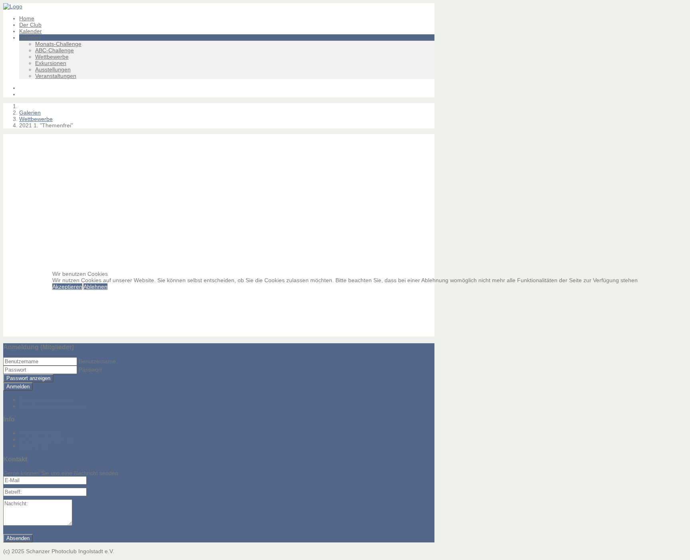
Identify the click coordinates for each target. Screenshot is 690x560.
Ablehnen (95, 286)
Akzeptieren (67, 286)
